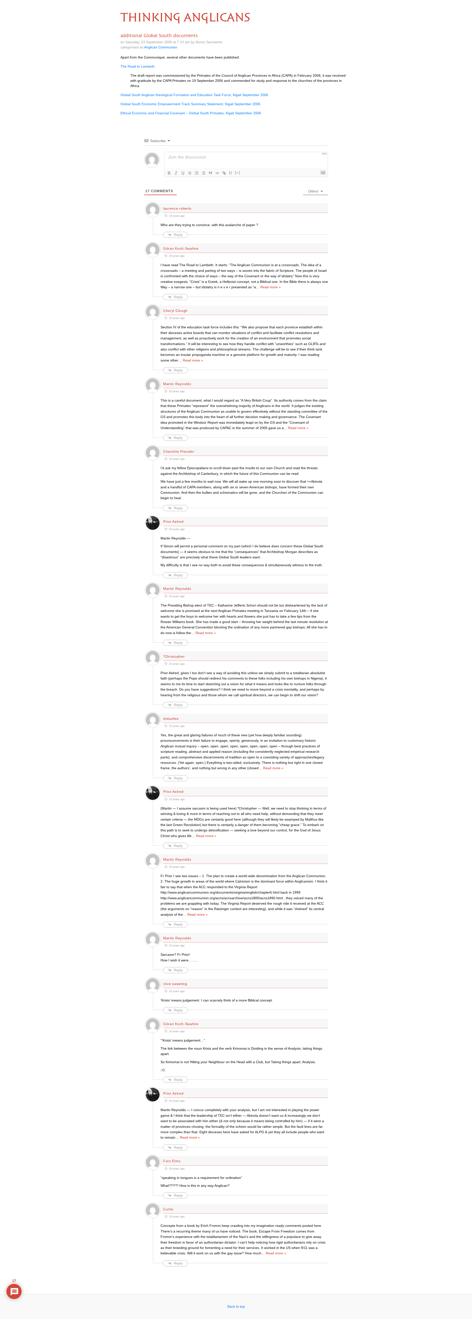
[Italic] (176, 173)
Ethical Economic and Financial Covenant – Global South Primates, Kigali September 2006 (190, 113)
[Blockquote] (210, 173)
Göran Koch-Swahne (181, 248)
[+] (237, 172)
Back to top (236, 1306)
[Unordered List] (203, 173)
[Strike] (189, 173)
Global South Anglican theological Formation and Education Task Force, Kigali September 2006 (194, 95)
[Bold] (169, 173)
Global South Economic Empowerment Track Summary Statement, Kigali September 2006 (190, 104)
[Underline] (182, 173)
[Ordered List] (196, 173)
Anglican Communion (160, 47)
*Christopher (174, 656)
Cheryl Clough (175, 311)
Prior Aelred (173, 521)
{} (230, 172)
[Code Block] (217, 173)
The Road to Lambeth (137, 66)
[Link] (224, 173)
